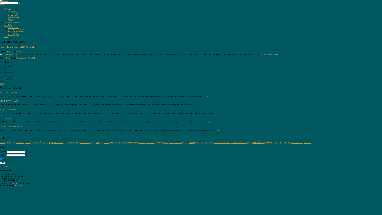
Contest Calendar (13, 35)
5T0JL (22, 143)
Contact (10, 21)
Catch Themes (18, 185)
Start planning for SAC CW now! (17, 47)
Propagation (20, 58)
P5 (155, 142)
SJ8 (245, 143)
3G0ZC (2, 143)
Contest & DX (8, 26)
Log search (11, 12)
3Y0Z (12, 142)
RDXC (185, 142)
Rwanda (234, 143)
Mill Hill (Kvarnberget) (15, 31)
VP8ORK (298, 143)
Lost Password (8, 166)
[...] (207, 96)
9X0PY (27, 143)
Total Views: (8, 178)
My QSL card (12, 15)
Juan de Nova (85, 143)
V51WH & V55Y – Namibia (9, 101)
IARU (77, 142)
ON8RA (152, 143)
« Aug (2, 84)
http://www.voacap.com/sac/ (269, 54)
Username (3, 151)
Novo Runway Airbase (144, 143)
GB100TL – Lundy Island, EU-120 (11, 127)
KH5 (101, 142)
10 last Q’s (15, 13)
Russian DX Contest (204, 142)
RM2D (191, 143)
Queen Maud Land (177, 143)
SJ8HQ (250, 142)
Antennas (15, 33)
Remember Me (7, 159)
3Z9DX (18, 143)
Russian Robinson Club (222, 143)
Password (3, 155)
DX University (59, 143)
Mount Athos (115, 142)
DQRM (51, 143)
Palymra (160, 142)
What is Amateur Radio (11, 22)
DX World (70, 142)
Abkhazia (34, 142)
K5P (97, 143)
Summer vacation (272, 142)
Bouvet (44, 142)
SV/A (282, 142)
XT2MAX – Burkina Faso (8, 109)
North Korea (133, 142)
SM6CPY (256, 143)
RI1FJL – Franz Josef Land (8, 92)
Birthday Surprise (13, 17)
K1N (93, 142)
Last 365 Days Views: (11, 176)
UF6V (288, 142)
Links (6, 37)
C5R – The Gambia (6, 118)
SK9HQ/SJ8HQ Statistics (16, 29)
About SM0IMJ (9, 10)
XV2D (305, 143)
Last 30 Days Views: (11, 174)
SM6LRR (262, 143)
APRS (10, 19)
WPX (302, 143)
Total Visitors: (8, 180)
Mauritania (106, 143)
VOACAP (31, 58)
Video (10, 24)
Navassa (124, 142)
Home (6, 8)
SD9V (241, 143)
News (8, 58)
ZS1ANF (309, 143)
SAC (26, 58)
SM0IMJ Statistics (13, 28)
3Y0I (7, 142)
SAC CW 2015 (17, 54)
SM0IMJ (19, 51)
